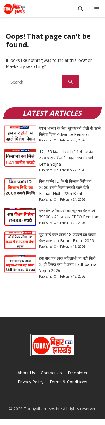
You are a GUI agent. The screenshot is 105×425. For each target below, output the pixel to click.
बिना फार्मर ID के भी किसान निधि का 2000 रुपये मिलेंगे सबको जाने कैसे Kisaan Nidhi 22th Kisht (65, 187)
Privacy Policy (30, 381)
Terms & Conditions (68, 381)
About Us (26, 372)
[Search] (70, 82)
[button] (80, 8)
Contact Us (51, 372)
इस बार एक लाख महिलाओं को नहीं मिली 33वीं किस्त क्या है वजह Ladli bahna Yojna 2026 (68, 264)
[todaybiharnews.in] (14, 8)
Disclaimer (78, 372)
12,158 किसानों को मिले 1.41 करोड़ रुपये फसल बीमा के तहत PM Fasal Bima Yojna (66, 158)
